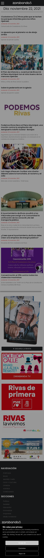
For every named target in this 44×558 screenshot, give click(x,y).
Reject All (22, 553)
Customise (22, 548)
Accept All (22, 543)
